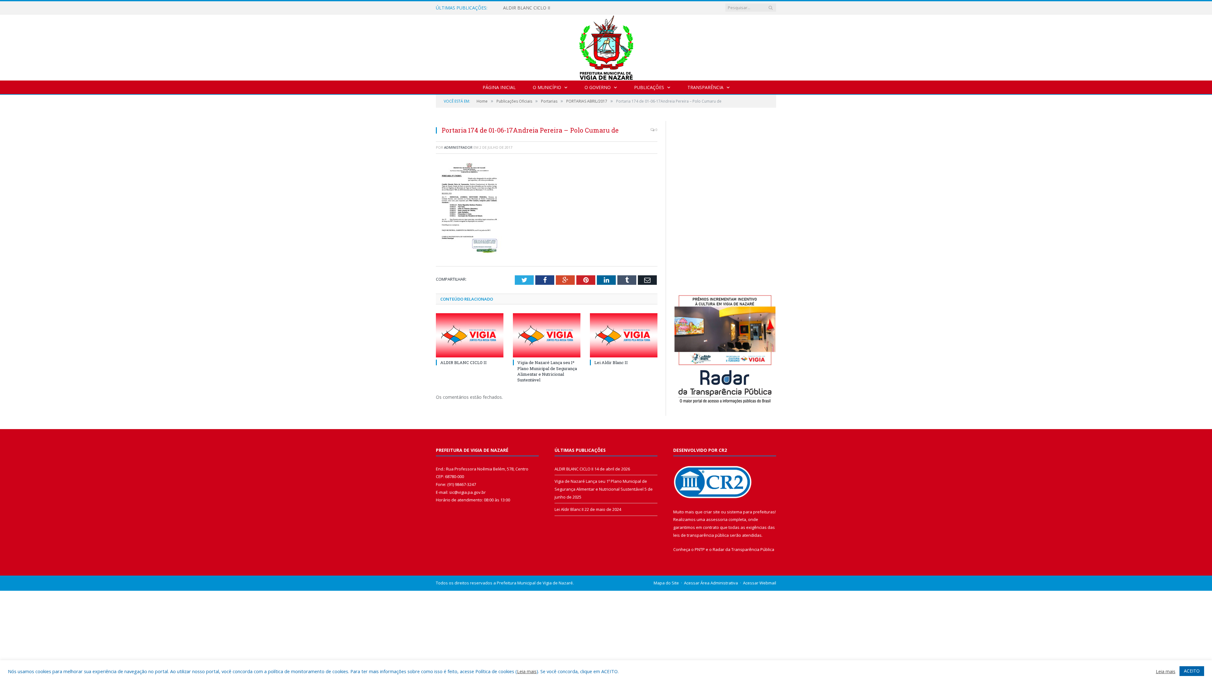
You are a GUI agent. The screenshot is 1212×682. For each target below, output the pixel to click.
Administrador (458, 147)
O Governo (598, 87)
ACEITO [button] (1192, 671)
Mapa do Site (666, 583)
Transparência (705, 87)
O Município (547, 87)
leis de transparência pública (701, 535)
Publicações (649, 87)
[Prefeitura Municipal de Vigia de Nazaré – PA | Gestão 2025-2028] (606, 46)
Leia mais (527, 671)
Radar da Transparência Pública (743, 549)
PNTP (700, 549)
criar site (712, 512)
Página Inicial (499, 87)
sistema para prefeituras (751, 512)
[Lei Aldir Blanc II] (623, 335)
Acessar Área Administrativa (711, 583)
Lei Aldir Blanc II (611, 362)
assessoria (717, 519)
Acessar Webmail (759, 583)
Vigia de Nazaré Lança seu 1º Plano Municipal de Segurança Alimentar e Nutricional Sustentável (547, 371)
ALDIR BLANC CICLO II (526, 8)
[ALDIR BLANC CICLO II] (469, 335)
